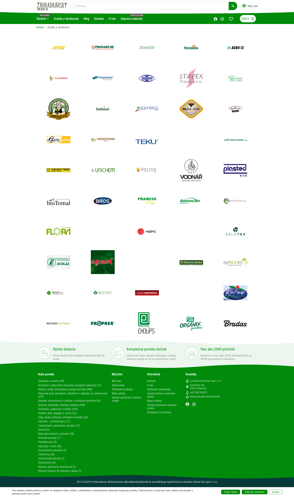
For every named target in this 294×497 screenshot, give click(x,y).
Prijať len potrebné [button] (255, 492)
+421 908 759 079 (198, 392)
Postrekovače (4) (47, 442)
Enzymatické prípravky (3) (52, 450)
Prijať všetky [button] (230, 492)
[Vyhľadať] (233, 6)
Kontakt (151, 381)
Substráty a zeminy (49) (51, 381)
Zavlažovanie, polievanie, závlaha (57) (59, 425)
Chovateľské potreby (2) (51, 458)
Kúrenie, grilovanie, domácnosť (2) (57, 466)
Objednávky (118, 385)
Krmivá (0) (44, 429)
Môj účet (116, 381)
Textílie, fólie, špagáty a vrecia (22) (57, 413)
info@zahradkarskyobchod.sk (205, 396)
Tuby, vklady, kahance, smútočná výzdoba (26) (63, 417)
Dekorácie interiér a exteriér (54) (56, 433)
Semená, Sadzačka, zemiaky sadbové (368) (61, 405)
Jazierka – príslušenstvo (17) (54, 421)
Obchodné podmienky (159, 389)
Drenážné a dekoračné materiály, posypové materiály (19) (69, 385)
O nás (150, 385)
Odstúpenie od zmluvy (159, 412)
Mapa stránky (154, 400)
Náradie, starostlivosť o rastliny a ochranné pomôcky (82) (69, 400)
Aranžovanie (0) (46, 462)
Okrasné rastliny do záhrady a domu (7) (59, 470)
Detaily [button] (275, 492)
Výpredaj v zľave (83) (49, 446)
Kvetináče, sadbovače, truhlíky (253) (58, 409)
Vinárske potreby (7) (49, 437)
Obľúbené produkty (122, 389)
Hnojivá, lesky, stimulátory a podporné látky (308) (65, 389)
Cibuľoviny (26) (46, 454)
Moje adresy (118, 393)
